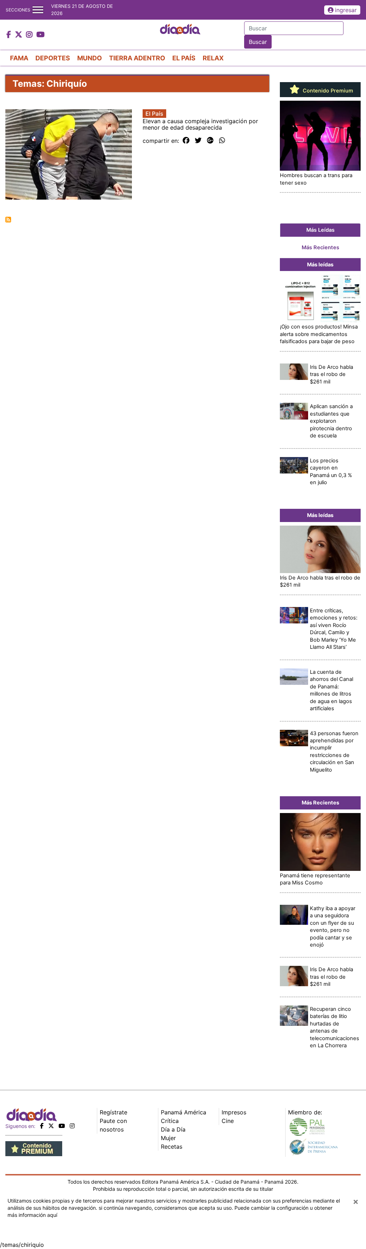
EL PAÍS (184, 58)
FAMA (19, 58)
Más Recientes (320, 247)
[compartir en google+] (210, 140)
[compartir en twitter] (198, 140)
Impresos (234, 1112)
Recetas (171, 1146)
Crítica (170, 1120)
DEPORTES (52, 58)
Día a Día (173, 1129)
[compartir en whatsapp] (222, 140)
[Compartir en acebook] (186, 140)
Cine (228, 1120)
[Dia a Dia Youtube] (40, 35)
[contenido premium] (33, 1148)
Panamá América (183, 1112)
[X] (51, 1125)
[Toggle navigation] (37, 10)
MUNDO (89, 58)
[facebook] (42, 1125)
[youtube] (62, 1125)
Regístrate (113, 1112)
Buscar (258, 41)
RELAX (213, 58)
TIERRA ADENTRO (137, 58)
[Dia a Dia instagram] (30, 35)
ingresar (346, 10)
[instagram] (72, 1125)
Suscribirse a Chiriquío (8, 219)
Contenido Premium (327, 90)
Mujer (168, 1138)
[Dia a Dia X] (19, 35)
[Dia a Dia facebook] (9, 35)
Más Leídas (320, 230)
